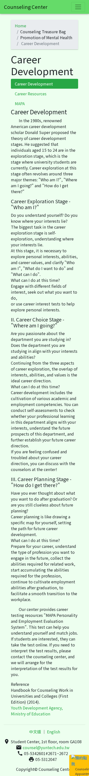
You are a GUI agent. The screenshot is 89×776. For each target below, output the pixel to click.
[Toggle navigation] (78, 7)
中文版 (35, 732)
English (53, 732)
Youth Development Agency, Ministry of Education (37, 711)
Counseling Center (25, 6)
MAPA (20, 103)
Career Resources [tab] (30, 94)
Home (20, 26)
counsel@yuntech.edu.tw (46, 747)
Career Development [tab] (34, 84)
